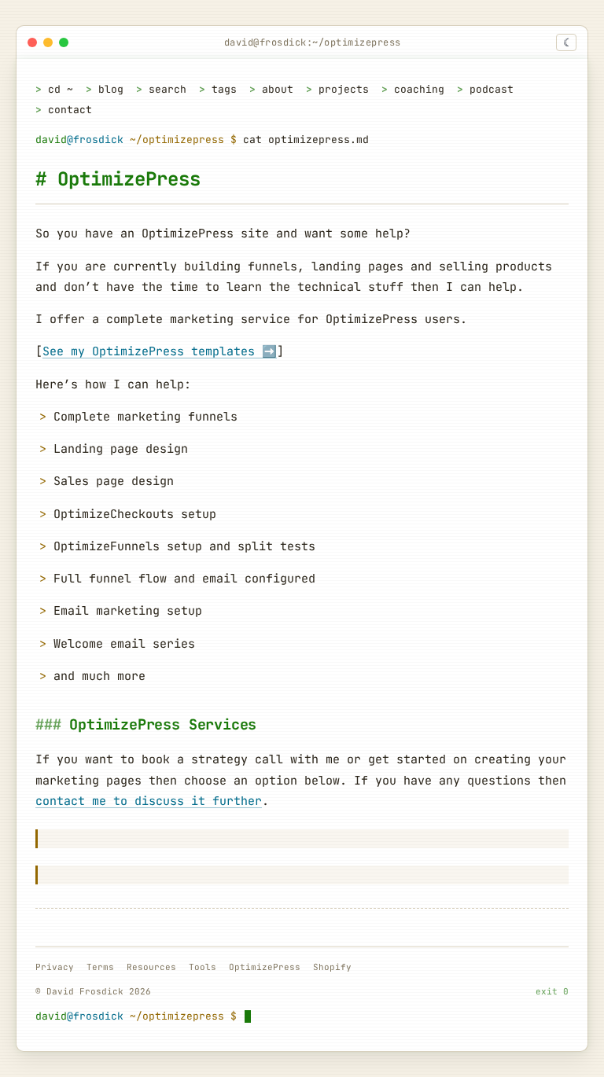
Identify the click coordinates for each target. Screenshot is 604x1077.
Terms (100, 966)
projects (344, 89)
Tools (202, 966)
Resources (151, 966)
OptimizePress (264, 966)
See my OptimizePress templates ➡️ (159, 351)
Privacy (54, 966)
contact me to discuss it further (148, 801)
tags (224, 89)
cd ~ (60, 89)
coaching (419, 89)
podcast (492, 89)
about (277, 89)
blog (110, 89)
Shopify (332, 966)
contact (70, 109)
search (167, 89)
